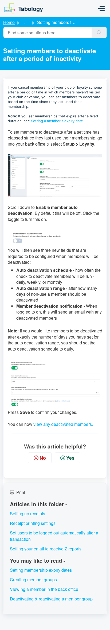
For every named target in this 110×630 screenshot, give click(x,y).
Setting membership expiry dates (41, 570)
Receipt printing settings (33, 523)
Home (9, 22)
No (43, 457)
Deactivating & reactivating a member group (51, 599)
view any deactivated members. (63, 424)
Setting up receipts (27, 513)
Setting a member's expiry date (57, 121)
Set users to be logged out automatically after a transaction (54, 536)
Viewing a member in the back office (44, 589)
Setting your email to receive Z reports (45, 549)
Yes (70, 457)
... (26, 22)
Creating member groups (33, 580)
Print (20, 492)
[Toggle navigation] (101, 8)
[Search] (99, 32)
